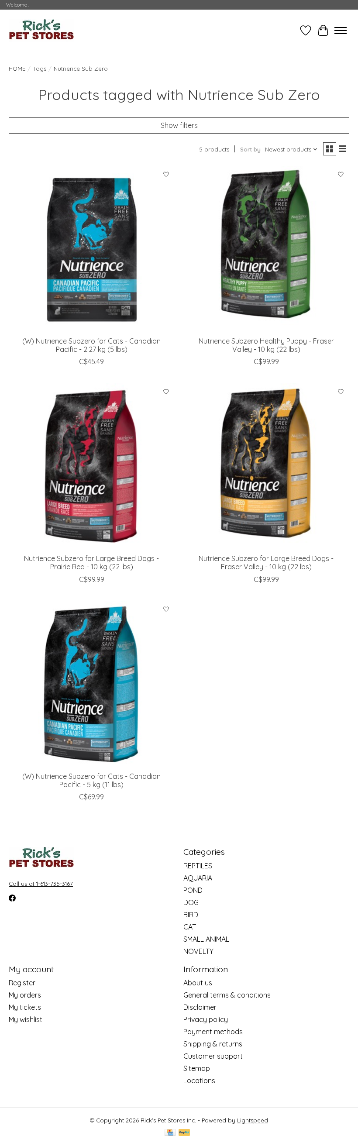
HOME (17, 68)
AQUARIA (197, 878)
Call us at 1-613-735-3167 (41, 883)
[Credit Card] (170, 1133)
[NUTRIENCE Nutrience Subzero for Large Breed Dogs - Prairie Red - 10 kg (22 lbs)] (92, 466)
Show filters (179, 125)
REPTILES (197, 865)
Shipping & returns (212, 1043)
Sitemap (196, 1068)
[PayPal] (184, 1133)
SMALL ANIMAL (206, 939)
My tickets (25, 1007)
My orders (25, 995)
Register (22, 982)
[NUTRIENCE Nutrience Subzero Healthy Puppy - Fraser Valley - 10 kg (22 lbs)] (266, 249)
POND (193, 890)
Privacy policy (205, 1019)
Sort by (250, 149)
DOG (191, 902)
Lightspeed (252, 1120)
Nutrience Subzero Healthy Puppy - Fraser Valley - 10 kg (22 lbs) (266, 345)
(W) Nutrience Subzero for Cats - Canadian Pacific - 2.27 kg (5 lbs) (91, 345)
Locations (199, 1080)
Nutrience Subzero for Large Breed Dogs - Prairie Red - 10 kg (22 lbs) (91, 562)
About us (197, 982)
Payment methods (213, 1031)
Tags (39, 68)
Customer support (213, 1056)
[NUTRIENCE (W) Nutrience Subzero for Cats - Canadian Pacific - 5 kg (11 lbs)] (92, 684)
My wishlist (25, 1019)
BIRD (190, 914)
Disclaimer (200, 1007)
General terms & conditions (227, 995)
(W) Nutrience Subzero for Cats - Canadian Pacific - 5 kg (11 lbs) (91, 780)
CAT (189, 926)
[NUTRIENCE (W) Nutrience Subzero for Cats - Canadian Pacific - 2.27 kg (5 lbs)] (92, 249)
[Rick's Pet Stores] (41, 30)
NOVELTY (198, 951)
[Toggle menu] (340, 30)
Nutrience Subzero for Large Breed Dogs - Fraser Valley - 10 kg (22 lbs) (266, 562)
